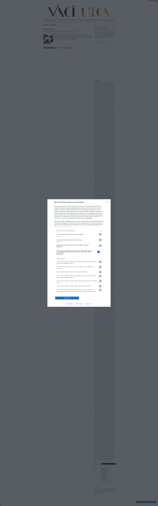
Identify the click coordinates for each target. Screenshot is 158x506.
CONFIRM (67, 298)
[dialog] (79, 253)
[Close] (107, 202)
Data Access (79, 303)
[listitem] (79, 231)
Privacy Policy (88, 303)
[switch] (99, 234)
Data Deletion (69, 303)
